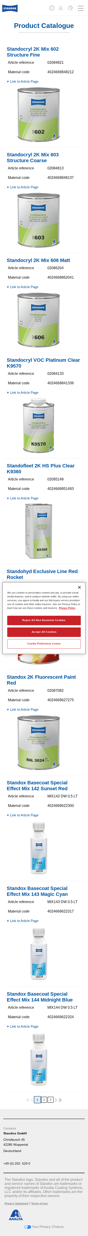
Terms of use (39, 1203)
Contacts (9, 1128)
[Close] (79, 587)
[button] (52, 9)
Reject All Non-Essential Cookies (43, 620)
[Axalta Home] (10, 10)
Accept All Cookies (44, 632)
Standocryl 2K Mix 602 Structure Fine (33, 52)
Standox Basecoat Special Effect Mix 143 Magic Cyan (37, 891)
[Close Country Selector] (70, 8)
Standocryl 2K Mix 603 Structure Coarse (33, 157)
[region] (44, 618)
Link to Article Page (24, 81)
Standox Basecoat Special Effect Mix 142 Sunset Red (37, 785)
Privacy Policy (67, 608)
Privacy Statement (16, 1203)
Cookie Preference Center (44, 643)
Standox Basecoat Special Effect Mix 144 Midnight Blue (40, 997)
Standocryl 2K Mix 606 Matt (38, 260)
